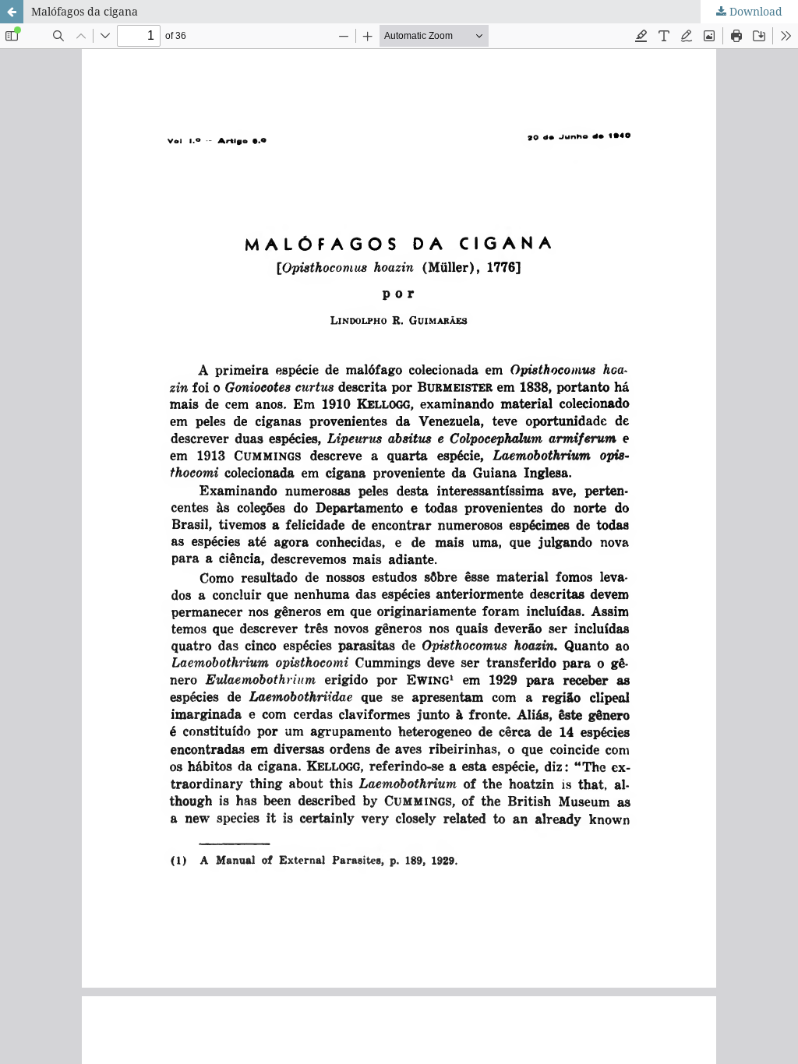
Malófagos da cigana (84, 11)
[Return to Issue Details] (11, 11)
